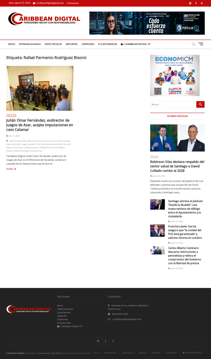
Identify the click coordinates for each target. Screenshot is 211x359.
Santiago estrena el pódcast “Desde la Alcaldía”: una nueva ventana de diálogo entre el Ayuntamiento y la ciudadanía (185, 208)
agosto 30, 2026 (158, 176)
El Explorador (107, 44)
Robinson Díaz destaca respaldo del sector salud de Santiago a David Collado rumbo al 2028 (177, 166)
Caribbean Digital (15, 353)
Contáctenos (73, 3)
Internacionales (30, 44)
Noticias (154, 156)
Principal (11, 114)
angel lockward (28, 144)
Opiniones (88, 44)
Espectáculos (53, 44)
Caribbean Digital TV (137, 44)
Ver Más (14, 169)
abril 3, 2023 (14, 136)
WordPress (56, 353)
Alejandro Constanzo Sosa (39, 141)
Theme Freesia (44, 353)
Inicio (11, 44)
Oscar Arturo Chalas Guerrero (26, 147)
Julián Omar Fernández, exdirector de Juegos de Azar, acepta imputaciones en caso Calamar (39, 125)
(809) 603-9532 (120, 314)
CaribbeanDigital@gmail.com (50, 3)
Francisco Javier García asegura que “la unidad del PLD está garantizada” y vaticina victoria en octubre (185, 232)
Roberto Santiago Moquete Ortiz (28, 151)
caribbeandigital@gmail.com (127, 319)
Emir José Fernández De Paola (49, 144)
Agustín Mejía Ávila (18, 141)
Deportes (72, 44)
